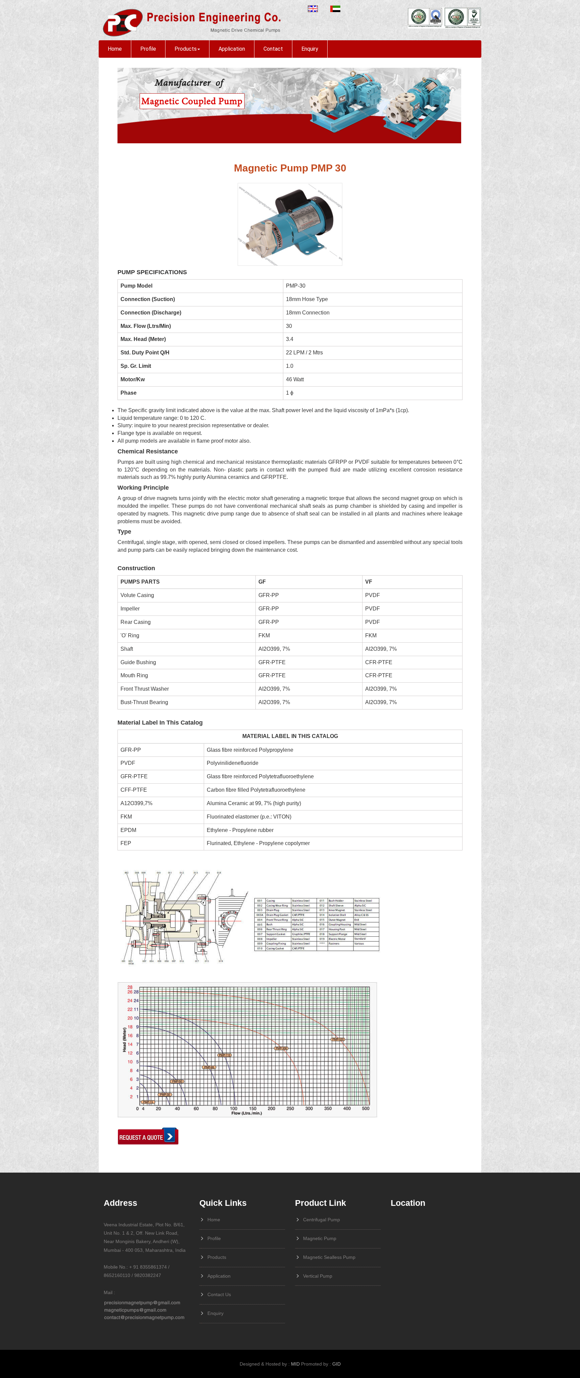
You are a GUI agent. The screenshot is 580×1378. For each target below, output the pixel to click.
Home (115, 49)
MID (295, 1364)
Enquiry (309, 49)
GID (336, 1364)
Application (232, 49)
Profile (148, 49)
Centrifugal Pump (321, 1219)
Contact (273, 49)
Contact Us (219, 1294)
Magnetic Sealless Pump (329, 1257)
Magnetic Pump (319, 1238)
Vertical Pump (317, 1276)
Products (186, 49)
